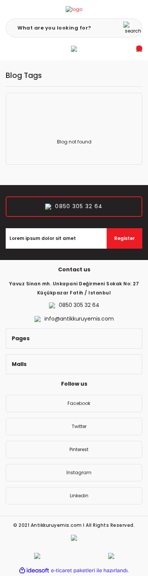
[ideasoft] (34, 570)
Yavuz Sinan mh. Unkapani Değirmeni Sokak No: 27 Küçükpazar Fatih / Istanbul (74, 288)
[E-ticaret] (73, 570)
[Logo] (74, 9)
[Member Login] (74, 48)
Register (124, 238)
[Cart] (139, 48)
